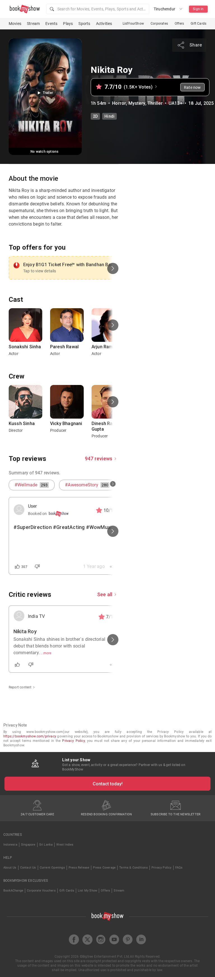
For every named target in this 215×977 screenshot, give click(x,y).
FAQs (179, 867)
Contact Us (28, 867)
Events (51, 23)
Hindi (109, 116)
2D (95, 116)
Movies (15, 23)
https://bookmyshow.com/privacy (29, 736)
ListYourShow (133, 23)
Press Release (79, 867)
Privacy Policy (73, 741)
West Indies (64, 844)
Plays (68, 23)
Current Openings (52, 867)
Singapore (28, 844)
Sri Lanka (46, 844)
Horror (119, 103)
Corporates (159, 23)
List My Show (87, 890)
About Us (10, 867)
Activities (104, 23)
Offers (179, 23)
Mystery (136, 103)
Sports (84, 23)
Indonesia (10, 844)
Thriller (155, 103)
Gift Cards (198, 23)
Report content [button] (20, 687)
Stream (33, 23)
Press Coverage (104, 867)
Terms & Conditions (133, 867)
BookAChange (13, 890)
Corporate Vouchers (41, 890)
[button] (97, 9)
